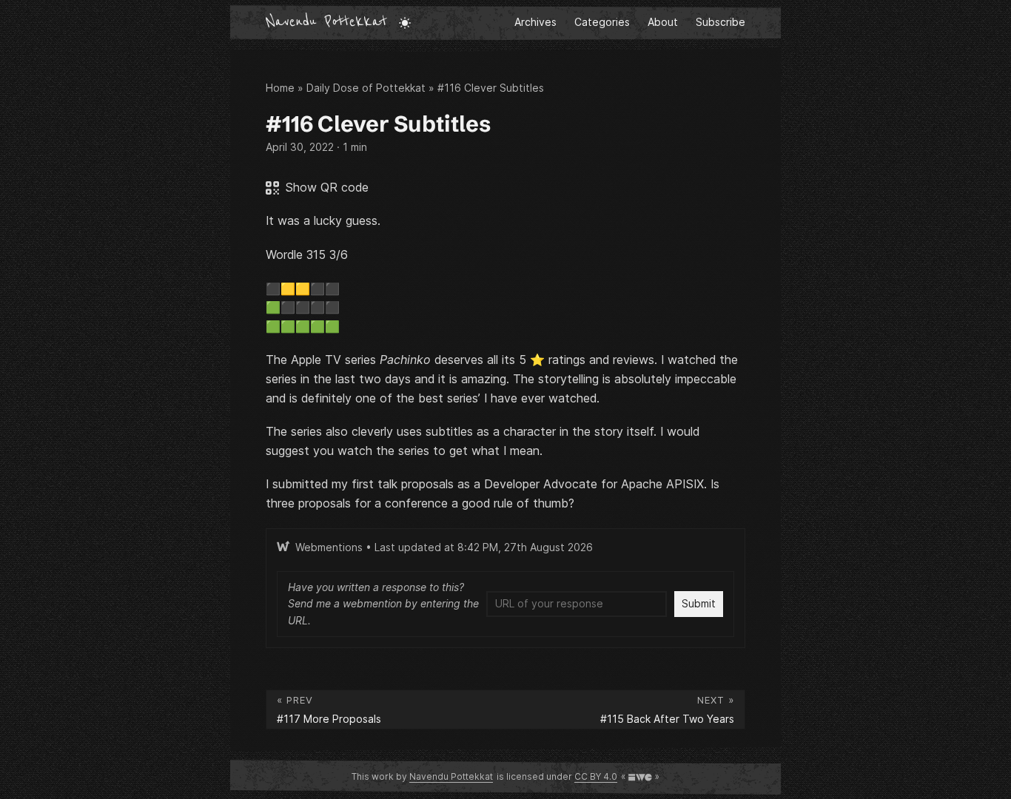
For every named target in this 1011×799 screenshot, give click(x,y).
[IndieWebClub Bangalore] (640, 776)
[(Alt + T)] (405, 22)
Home (280, 87)
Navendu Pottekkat (326, 22)
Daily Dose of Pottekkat (366, 87)
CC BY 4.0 (595, 776)
